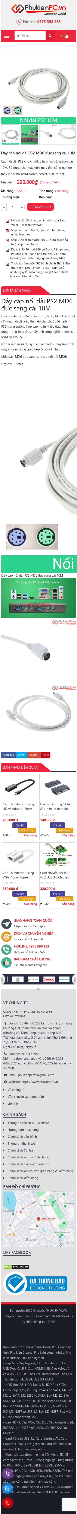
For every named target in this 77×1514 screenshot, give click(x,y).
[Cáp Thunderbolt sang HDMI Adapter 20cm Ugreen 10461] (20, 787)
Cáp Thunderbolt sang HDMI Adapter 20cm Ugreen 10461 (18, 806)
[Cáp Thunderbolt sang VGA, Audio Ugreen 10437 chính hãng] (20, 855)
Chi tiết (20, 825)
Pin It (46, 754)
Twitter (21, 754)
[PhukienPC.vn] (39, 9)
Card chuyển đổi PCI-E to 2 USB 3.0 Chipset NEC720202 (55, 875)
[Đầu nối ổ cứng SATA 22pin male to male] (57, 787)
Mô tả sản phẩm (17, 290)
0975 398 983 (49, 21)
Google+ (34, 754)
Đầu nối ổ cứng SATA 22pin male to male (55, 806)
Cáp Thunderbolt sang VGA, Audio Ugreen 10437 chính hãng (18, 875)
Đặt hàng (27, 830)
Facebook (8, 754)
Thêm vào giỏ (40, 207)
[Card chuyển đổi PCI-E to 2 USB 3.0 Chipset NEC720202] (57, 855)
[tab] (17, 290)
